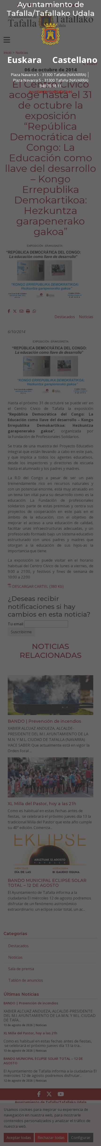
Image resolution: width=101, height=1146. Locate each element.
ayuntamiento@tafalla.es (50, 91)
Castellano (74, 60)
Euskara (24, 60)
